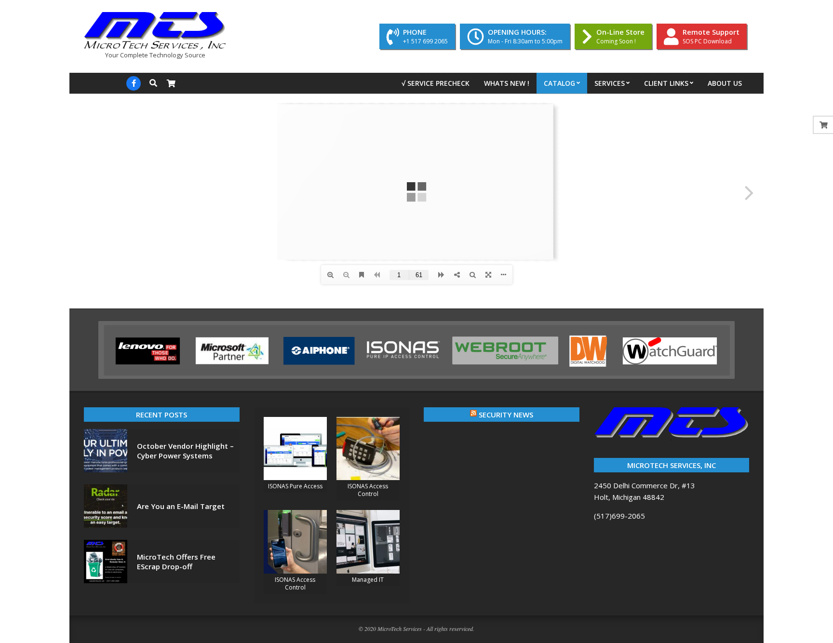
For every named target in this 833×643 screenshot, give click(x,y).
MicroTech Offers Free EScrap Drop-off (176, 561)
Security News (506, 414)
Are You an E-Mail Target (181, 506)
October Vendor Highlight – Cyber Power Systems (185, 450)
